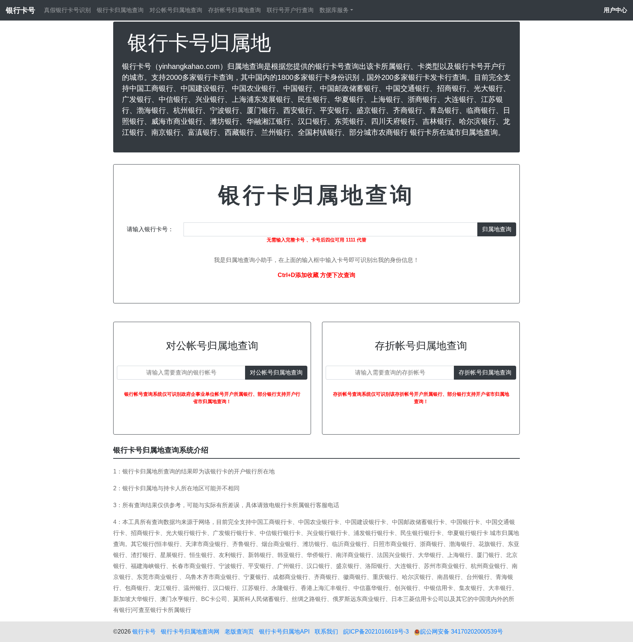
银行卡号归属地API (284, 631)
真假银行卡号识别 (67, 10)
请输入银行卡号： (150, 229)
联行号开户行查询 (290, 10)
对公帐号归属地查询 (175, 10)
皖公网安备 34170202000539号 (461, 631)
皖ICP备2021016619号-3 (376, 631)
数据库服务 (334, 10)
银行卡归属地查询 (120, 10)
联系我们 (326, 631)
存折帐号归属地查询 (234, 10)
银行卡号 (144, 631)
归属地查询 (496, 229)
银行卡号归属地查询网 (190, 631)
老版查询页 (239, 631)
